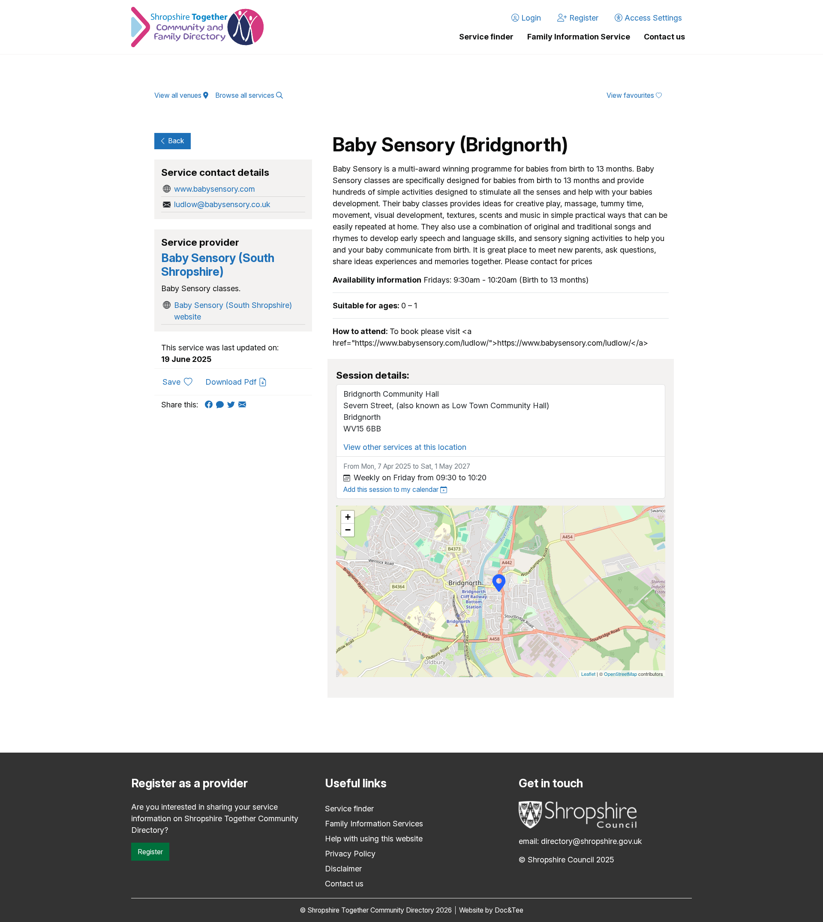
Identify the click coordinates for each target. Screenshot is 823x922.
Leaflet (588, 673)
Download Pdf (231, 381)
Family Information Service (578, 36)
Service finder (486, 36)
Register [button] (582, 17)
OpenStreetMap (620, 673)
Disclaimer (343, 868)
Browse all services (245, 95)
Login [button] (530, 17)
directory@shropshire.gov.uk (591, 841)
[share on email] (243, 404)
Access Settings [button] (652, 17)
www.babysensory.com (214, 188)
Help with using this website (374, 838)
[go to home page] (197, 27)
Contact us (664, 36)
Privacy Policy (350, 853)
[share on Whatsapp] (221, 404)
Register (150, 851)
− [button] (348, 529)
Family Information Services (374, 823)
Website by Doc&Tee (491, 910)
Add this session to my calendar (391, 489)
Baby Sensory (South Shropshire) (217, 265)
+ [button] (348, 517)
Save (180, 381)
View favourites (631, 95)
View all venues (178, 95)
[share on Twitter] (232, 404)
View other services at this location (404, 447)
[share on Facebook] (210, 404)
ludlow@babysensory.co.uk (222, 204)
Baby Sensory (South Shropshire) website (233, 311)
